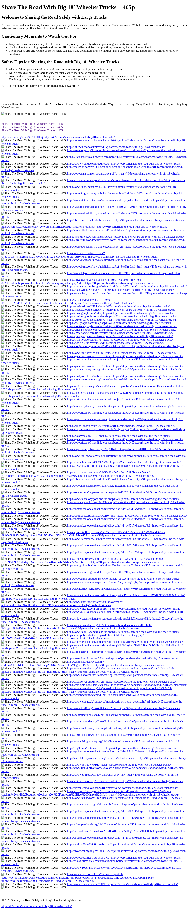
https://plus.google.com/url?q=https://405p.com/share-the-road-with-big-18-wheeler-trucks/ (120, 336)
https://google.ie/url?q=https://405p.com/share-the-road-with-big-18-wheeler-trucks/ (115, 342)
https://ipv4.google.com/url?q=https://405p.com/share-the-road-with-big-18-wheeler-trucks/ (120, 332)
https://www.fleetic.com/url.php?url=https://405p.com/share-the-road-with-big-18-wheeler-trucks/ (123, 608)
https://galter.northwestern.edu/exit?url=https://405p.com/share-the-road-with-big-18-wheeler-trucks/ (125, 356)
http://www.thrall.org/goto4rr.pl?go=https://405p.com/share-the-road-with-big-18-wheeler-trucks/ (123, 578)
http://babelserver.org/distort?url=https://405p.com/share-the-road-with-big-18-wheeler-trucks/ (121, 681)
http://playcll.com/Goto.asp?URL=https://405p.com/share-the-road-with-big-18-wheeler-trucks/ (122, 787)
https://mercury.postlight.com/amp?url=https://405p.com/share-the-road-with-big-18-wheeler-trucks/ (125, 641)
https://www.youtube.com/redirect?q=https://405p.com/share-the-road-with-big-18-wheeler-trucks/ (124, 163)
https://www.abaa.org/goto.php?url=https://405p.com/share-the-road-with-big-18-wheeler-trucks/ (123, 499)
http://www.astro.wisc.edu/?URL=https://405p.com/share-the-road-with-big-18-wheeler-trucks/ (122, 884)
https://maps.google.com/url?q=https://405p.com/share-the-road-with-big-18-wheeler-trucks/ (120, 289)
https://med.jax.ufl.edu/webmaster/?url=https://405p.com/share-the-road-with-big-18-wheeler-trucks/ (125, 376)
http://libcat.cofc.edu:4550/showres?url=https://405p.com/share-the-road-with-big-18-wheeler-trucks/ (125, 220)
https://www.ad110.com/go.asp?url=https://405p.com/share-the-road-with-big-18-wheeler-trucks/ (123, 631)
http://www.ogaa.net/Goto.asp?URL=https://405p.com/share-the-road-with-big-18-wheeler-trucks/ (124, 857)
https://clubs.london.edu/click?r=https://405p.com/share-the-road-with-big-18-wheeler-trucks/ (121, 425)
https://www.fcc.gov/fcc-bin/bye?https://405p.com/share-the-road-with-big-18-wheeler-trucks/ (121, 352)
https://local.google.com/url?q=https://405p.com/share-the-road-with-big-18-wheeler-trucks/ (120, 313)
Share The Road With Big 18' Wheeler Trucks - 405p (32, 123)
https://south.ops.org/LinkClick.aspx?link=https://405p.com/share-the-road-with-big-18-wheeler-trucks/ (127, 515)
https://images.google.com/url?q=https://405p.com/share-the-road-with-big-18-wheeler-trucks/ (121, 309)
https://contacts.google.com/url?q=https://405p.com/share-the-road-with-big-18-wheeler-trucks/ (122, 326)
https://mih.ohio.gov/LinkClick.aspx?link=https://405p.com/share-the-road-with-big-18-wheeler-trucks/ (127, 684)
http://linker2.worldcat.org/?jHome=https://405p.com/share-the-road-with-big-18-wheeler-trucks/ (123, 658)
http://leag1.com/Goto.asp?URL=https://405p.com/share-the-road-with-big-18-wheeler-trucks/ (121, 748)
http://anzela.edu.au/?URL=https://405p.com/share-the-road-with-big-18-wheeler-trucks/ (118, 306)
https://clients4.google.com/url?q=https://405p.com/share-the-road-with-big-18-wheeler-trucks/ (122, 329)
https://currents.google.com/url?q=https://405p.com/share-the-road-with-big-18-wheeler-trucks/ (122, 319)
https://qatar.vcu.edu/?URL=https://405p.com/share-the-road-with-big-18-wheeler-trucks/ (118, 435)
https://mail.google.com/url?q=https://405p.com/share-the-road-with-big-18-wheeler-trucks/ (120, 339)
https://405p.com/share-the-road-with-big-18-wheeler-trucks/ (36, 906)
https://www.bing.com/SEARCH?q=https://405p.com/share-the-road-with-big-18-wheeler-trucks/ (58, 137)
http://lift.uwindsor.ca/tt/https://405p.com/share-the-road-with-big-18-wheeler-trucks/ (116, 147)
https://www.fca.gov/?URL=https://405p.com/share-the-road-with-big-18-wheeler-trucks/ (119, 764)
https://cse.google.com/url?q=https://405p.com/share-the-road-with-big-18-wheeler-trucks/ (119, 323)
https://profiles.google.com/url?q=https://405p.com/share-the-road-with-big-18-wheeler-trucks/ (121, 316)
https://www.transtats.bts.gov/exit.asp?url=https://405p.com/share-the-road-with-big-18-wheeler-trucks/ (127, 286)
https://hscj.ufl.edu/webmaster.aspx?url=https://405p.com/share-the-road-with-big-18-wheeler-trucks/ (125, 236)
